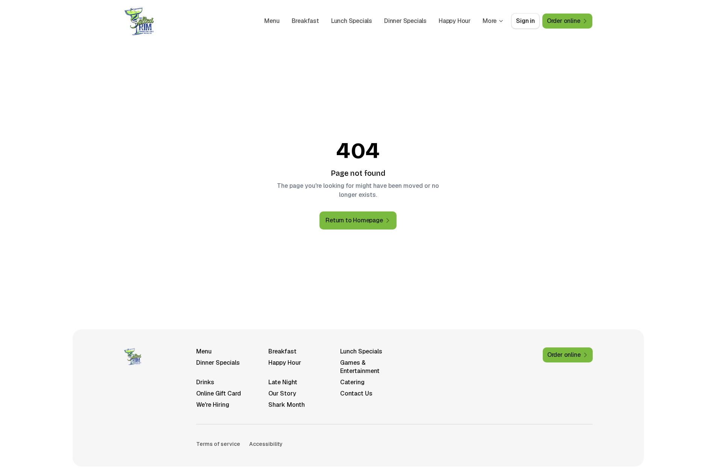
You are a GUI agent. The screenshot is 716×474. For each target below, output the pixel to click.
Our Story (282, 393)
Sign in (525, 21)
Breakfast (305, 21)
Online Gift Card (218, 393)
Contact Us (356, 393)
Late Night (282, 382)
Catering (352, 382)
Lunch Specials (351, 21)
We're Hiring (212, 405)
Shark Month (286, 405)
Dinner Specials (405, 21)
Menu (271, 21)
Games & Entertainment (360, 367)
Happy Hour (455, 21)
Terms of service (218, 444)
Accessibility (266, 444)
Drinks (205, 382)
